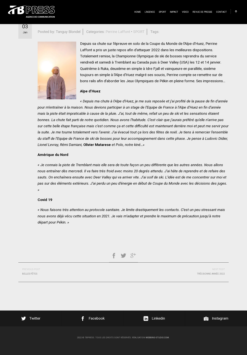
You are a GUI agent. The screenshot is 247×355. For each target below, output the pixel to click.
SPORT (162, 12)
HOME (137, 12)
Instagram (220, 318)
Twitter (35, 318)
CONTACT (221, 12)
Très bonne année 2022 (211, 271)
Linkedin (158, 318)
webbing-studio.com (157, 337)
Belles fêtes (31, 271)
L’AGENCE (150, 12)
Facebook (97, 318)
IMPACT (174, 12)
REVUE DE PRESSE (202, 12)
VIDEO (185, 12)
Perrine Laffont (118, 31)
